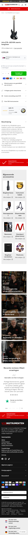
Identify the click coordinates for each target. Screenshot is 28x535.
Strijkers (13, 512)
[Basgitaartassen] (8, 185)
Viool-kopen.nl (14, 514)
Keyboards (23, 511)
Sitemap (3, 455)
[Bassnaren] (8, 227)
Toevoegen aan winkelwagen (19, 73)
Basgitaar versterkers (8, 256)
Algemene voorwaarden (6, 508)
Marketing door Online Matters (16, 506)
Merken (18, 512)
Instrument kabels (20, 194)
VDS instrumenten (8, 502)
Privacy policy (22, 510)
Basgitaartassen (8, 194)
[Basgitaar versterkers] (8, 248)
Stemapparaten (8, 214)
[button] (25, 4)
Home (2, 12)
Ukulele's (8, 512)
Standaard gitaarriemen (19, 235)
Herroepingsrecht (11, 511)
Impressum (3, 511)
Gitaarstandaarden (20, 214)
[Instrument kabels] (20, 185)
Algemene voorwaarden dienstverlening (9, 510)
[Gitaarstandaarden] (20, 206)
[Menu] (2, 4)
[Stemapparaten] (8, 206)
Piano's (18, 511)
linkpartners (20, 514)
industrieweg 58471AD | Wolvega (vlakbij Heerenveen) (7, 443)
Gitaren (3, 512)
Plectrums (19, 255)
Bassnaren (8, 234)
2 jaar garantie (18, 48)
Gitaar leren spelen (5, 514)
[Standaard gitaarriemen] (20, 227)
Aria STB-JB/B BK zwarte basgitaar (12, 12)
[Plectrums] (20, 248)
